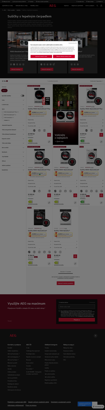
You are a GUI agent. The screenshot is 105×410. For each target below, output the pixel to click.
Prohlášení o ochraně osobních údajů (56, 52)
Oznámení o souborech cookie (44, 52)
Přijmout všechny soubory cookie (63, 56)
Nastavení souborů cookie (41, 56)
